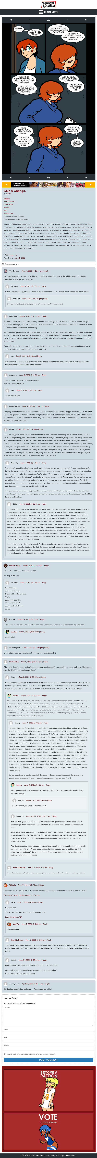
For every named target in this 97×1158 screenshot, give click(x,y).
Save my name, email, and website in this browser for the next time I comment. (31, 1054)
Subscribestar (9, 201)
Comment (7, 1007)
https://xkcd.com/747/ (13, 917)
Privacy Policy (49, 1155)
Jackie (8, 194)
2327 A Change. (15, 191)
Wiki (5, 210)
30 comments (11, 255)
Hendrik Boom (19, 867)
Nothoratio (14, 662)
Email (5, 1037)
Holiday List (8, 213)
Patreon (7, 198)
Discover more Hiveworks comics (20, 185)
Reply (46, 271)
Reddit (6, 207)
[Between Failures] (48, 4)
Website (6, 1045)
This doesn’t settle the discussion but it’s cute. (22, 895)
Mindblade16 (14, 565)
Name (6, 1029)
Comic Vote (8, 204)
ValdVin (12, 885)
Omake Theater (70, 1155)
